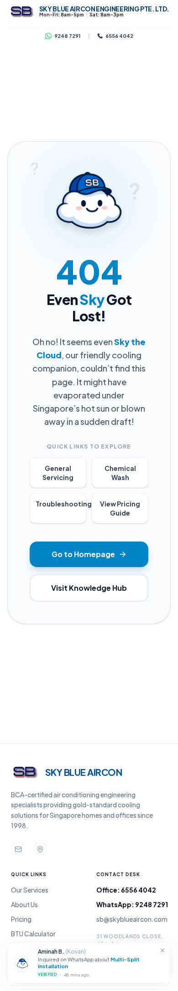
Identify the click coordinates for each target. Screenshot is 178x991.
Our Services (29, 890)
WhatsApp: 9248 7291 (132, 904)
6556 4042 (119, 36)
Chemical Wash (120, 472)
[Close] (162, 950)
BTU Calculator (33, 933)
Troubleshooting (61, 504)
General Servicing (57, 472)
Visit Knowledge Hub (89, 588)
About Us (24, 904)
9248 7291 (67, 36)
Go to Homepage (83, 554)
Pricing (21, 919)
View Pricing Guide (120, 508)
